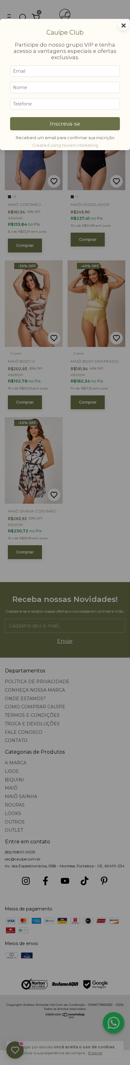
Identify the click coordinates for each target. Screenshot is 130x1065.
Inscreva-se (65, 124)
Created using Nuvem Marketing (65, 145)
